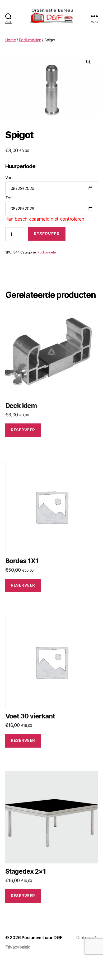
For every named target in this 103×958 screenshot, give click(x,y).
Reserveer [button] (23, 429)
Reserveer (47, 233)
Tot (8, 197)
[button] (88, 62)
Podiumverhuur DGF (42, 937)
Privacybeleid (18, 947)
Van (8, 177)
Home (10, 40)
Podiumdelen (30, 40)
